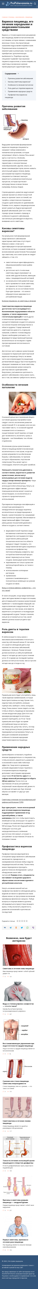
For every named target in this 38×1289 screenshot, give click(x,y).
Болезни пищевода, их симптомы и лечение (19, 301)
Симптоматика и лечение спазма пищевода (16, 1122)
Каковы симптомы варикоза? (19, 82)
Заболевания (19, 17)
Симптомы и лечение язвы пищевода (18, 968)
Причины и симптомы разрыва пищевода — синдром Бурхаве (15, 1201)
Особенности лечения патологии (20, 85)
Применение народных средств (20, 91)
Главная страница (8, 17)
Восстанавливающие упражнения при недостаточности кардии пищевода (18, 1044)
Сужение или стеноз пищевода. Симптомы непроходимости (16, 1082)
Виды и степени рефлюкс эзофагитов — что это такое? (18, 1005)
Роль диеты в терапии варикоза (20, 88)
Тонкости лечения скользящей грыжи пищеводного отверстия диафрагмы (18, 1161)
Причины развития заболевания (20, 78)
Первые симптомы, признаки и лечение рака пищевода (15, 1241)
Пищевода (28, 17)
